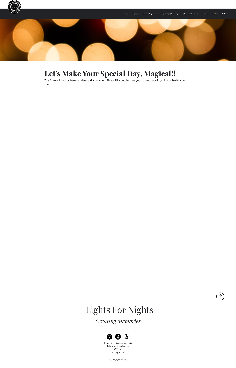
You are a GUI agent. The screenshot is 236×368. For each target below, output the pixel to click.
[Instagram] (109, 337)
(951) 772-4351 (118, 349)
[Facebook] (118, 337)
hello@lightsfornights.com (118, 346)
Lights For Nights (119, 309)
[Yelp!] (126, 337)
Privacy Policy (118, 352)
